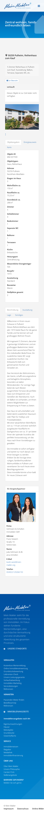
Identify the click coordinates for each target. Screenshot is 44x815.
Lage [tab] (9, 315)
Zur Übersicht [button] (13, 81)
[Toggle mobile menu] (39, 6)
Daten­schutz (22, 808)
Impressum (9, 808)
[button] (17, 648)
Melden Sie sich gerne (13, 783)
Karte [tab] (9, 147)
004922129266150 (14, 572)
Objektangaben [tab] (13, 142)
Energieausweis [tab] (30, 142)
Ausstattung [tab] (27, 310)
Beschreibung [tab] (12, 310)
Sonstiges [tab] (19, 315)
